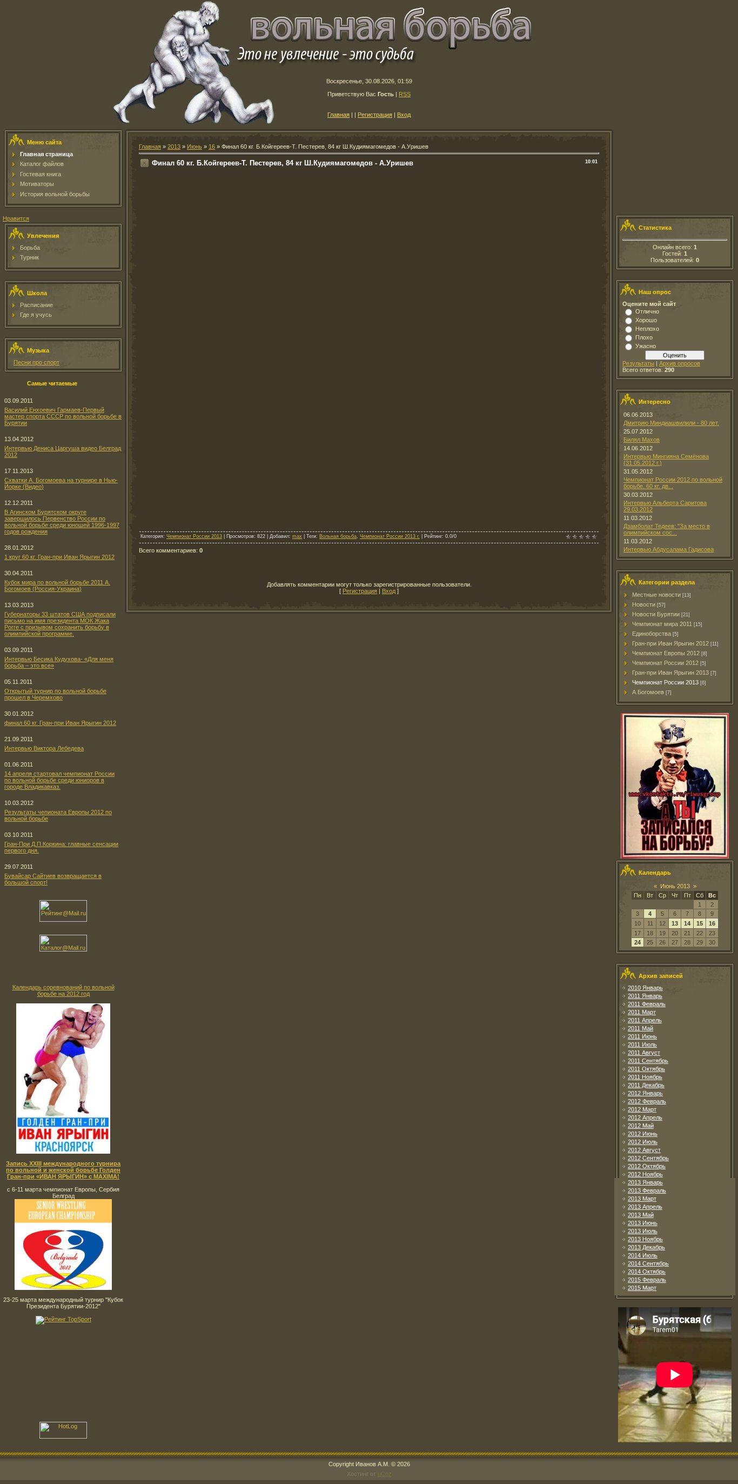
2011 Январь (645, 996)
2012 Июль (643, 1142)
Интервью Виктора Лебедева (44, 748)
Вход (404, 114)
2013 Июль (643, 1231)
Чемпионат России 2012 (665, 663)
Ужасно (645, 346)
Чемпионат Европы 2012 (666, 653)
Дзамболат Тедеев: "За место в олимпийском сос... (666, 529)
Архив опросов (679, 363)
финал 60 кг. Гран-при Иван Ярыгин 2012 (60, 723)
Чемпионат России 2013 (194, 536)
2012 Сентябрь (648, 1158)
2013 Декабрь (646, 1247)
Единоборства (651, 633)
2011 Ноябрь (645, 1077)
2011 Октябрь (646, 1069)
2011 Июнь (642, 1036)
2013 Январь (645, 1182)
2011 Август (644, 1052)
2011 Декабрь (646, 1085)
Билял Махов (641, 439)
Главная (338, 114)
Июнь (194, 146)
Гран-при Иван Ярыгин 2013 (670, 672)
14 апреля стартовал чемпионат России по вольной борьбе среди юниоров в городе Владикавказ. (59, 780)
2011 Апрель (645, 1020)
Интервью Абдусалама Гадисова (668, 549)
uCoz (385, 1473)
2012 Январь (645, 1093)
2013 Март (642, 1198)
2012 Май (641, 1125)
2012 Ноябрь (645, 1174)
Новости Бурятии (656, 614)
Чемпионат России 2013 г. (390, 536)
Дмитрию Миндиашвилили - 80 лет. (671, 423)
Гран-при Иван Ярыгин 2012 (670, 643)
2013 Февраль (647, 1190)
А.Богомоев (648, 692)
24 (637, 942)
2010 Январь (645, 987)
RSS (405, 94)
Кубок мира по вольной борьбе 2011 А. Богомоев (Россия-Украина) (57, 585)
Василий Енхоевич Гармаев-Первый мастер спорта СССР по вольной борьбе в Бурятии (63, 416)
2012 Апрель (645, 1117)
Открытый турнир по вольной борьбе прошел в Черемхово (55, 694)
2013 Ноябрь (645, 1239)
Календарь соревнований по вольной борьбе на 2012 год (63, 990)
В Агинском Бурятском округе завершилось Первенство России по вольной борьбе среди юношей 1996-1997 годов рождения (61, 522)
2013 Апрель (645, 1206)
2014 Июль (643, 1255)
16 (212, 146)
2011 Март (642, 1012)
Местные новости (656, 594)
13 (675, 923)
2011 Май (640, 1028)
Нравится (16, 218)
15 (699, 923)
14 (687, 923)
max (297, 536)
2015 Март (642, 1288)
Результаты (638, 363)
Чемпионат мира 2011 (662, 624)
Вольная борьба (338, 536)
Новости (643, 604)
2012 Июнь (643, 1133)
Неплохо (647, 328)
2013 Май (641, 1215)
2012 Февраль (647, 1101)
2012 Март (642, 1109)
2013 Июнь (643, 1223)
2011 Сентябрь (648, 1060)
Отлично (647, 311)
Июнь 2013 (675, 886)
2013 (173, 146)
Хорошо (646, 320)
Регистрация (375, 114)
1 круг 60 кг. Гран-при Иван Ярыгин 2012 (59, 557)
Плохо (644, 337)
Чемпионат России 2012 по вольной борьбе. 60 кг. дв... (672, 482)
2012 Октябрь (647, 1166)
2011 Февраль (647, 1004)
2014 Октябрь (647, 1271)
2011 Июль (642, 1044)
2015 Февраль (647, 1279)
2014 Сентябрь (648, 1263)
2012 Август (644, 1150)
